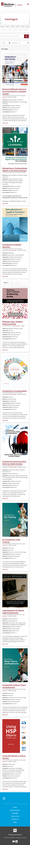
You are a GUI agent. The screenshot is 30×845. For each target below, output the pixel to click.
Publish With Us (15, 810)
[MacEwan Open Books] (12, 4)
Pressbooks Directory (21, 837)
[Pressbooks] (15, 830)
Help (15, 822)
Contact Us (15, 819)
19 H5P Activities (13, 394)
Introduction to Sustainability (14, 391)
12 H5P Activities (13, 250)
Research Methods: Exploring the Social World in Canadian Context (14, 91)
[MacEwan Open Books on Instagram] (15, 798)
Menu (28, 4)
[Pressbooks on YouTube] (13, 841)
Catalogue (15, 813)
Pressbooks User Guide (9, 837)
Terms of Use (15, 816)
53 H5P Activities (13, 467)
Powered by (15, 834)
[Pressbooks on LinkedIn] (16, 841)
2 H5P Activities (16, 325)
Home (15, 807)
